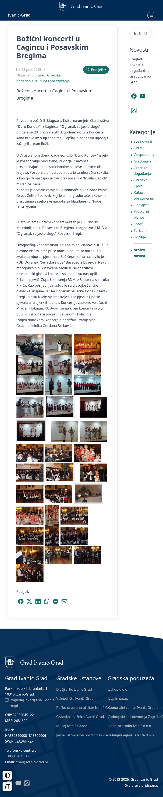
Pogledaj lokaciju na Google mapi (32, 703)
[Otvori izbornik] (151, 15)
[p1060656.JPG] (30, 535)
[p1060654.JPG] (74, 515)
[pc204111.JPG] (62, 407)
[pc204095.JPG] (59, 364)
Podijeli (96, 69)
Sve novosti (143, 141)
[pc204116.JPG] (94, 407)
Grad (41, 75)
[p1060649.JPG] (52, 515)
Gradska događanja (142, 170)
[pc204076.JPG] (59, 344)
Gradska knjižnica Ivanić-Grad (80, 716)
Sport (138, 224)
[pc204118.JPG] (33, 431)
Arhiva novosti (140, 252)
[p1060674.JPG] (30, 572)
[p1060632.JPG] (30, 452)
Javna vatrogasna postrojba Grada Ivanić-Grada (94, 735)
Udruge (140, 237)
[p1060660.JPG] (52, 535)
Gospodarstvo (143, 154)
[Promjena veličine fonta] (7, 786)
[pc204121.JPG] (65, 431)
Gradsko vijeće (141, 183)
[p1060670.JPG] (59, 554)
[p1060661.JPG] (74, 535)
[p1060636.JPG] (88, 452)
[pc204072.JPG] (30, 344)
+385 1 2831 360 (18, 756)
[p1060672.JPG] (88, 554)
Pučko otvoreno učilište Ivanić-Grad (84, 707)
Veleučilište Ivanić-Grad (75, 698)
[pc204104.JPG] (59, 385)
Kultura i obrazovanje (52, 81)
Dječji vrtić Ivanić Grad (74, 689)
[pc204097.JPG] (88, 364)
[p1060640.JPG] (94, 472)
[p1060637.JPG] (30, 472)
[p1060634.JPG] (59, 452)
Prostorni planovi (141, 214)
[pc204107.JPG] (88, 385)
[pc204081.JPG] (88, 344)
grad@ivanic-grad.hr (31, 762)
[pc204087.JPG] (30, 364)
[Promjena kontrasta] (7, 775)
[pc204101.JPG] (30, 385)
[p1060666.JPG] (30, 554)
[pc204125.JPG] (94, 431)
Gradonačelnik (143, 161)
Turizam (140, 230)
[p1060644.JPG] (90, 494)
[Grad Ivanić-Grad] (34, 662)
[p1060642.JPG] (59, 494)
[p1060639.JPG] (62, 472)
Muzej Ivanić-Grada (71, 725)
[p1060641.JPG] (30, 494)
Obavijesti (142, 205)
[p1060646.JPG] (30, 515)
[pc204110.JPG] (30, 407)
